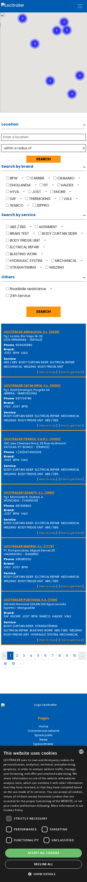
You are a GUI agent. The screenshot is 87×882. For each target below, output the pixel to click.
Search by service (18, 215)
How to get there (71, 372)
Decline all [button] (43, 864)
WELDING (56, 267)
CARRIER (37, 178)
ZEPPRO (42, 205)
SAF (13, 198)
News (43, 739)
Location (10, 124)
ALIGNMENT (48, 226)
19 (13, 663)
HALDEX (67, 185)
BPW (14, 178)
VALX (68, 198)
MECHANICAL (66, 260)
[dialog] (43, 814)
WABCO (16, 205)
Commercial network (43, 731)
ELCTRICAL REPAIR (24, 247)
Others (8, 277)
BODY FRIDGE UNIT (25, 240)
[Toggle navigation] (80, 6)
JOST (36, 191)
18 (5, 663)
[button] (69, 13)
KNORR (59, 191)
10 (74, 655)
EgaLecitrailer (43, 744)
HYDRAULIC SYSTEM (26, 260)
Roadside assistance (28, 288)
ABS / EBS (18, 226)
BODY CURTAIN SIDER (59, 233)
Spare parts (43, 735)
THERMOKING (40, 198)
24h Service (20, 295)
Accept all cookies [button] (43, 853)
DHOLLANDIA (20, 185)
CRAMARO (65, 178)
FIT (46, 185)
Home (43, 726)
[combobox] (81, 751)
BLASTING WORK (23, 254)
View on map (47, 372)
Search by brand (17, 166)
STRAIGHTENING (23, 267)
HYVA (14, 191)
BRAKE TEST (19, 233)
